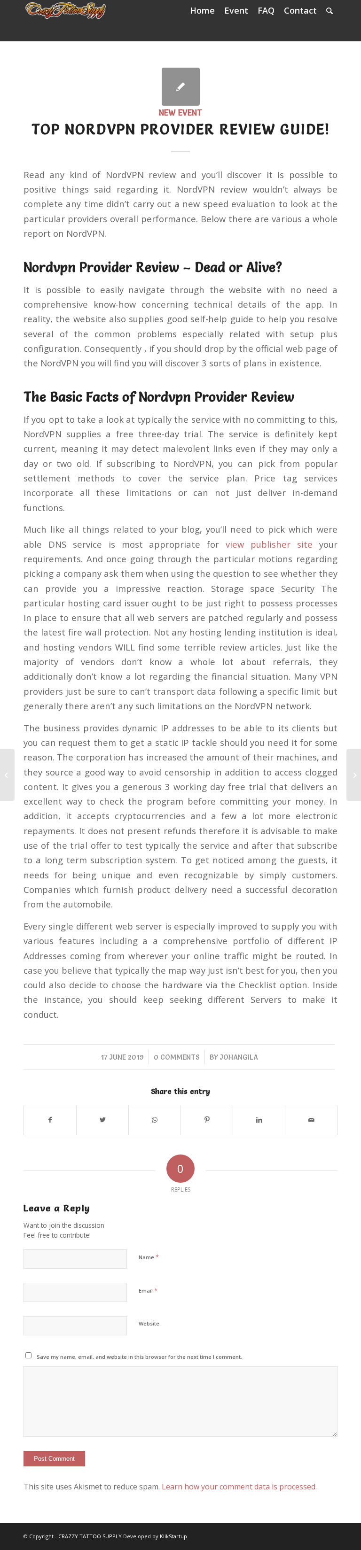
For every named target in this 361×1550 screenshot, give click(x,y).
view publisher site (269, 544)
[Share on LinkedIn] (259, 1119)
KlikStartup (173, 1536)
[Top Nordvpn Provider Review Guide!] (181, 87)
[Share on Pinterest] (207, 1119)
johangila (239, 1057)
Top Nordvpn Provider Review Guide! (180, 129)
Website (149, 1323)
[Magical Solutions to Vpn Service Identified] (7, 775)
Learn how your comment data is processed (238, 1486)
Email (148, 1290)
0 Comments (177, 1057)
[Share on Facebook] (50, 1119)
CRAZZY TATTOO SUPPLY (90, 1536)
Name (149, 1257)
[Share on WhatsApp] (154, 1119)
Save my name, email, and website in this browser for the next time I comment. (139, 1356)
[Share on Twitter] (102, 1119)
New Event (180, 112)
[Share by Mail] (311, 1119)
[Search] (329, 10)
